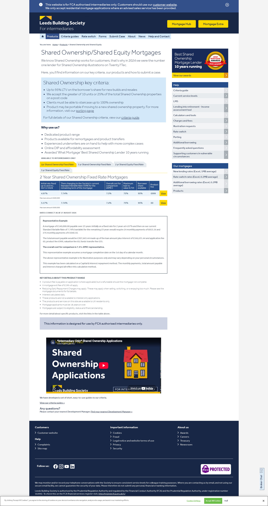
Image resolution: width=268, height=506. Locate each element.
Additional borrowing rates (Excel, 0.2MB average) (195, 184)
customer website (165, 4)
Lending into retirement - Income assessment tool (191, 108)
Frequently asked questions (188, 147)
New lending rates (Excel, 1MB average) (194, 171)
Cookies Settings (193, 501)
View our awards (182, 75)
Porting (177, 136)
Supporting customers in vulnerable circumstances (192, 155)
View (163, 193)
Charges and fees (182, 120)
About (132, 36)
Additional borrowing (184, 142)
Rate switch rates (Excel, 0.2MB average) (195, 176)
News (142, 36)
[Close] (263, 501)
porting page (85, 110)
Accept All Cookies (213, 501)
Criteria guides (70, 36)
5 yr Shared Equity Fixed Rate (55, 170)
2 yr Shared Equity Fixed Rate (129, 164)
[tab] (58, 164)
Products (52, 36)
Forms (102, 36)
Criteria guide (180, 90)
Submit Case (117, 36)
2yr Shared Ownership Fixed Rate (57, 164)
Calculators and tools (184, 115)
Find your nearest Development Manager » (111, 411)
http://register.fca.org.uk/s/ (112, 493)
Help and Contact (159, 36)
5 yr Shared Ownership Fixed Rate (94, 164)
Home (42, 36)
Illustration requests (184, 126)
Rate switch (89, 36)
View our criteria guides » (52, 402)
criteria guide (130, 117)
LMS (175, 101)
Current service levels (185, 95)
